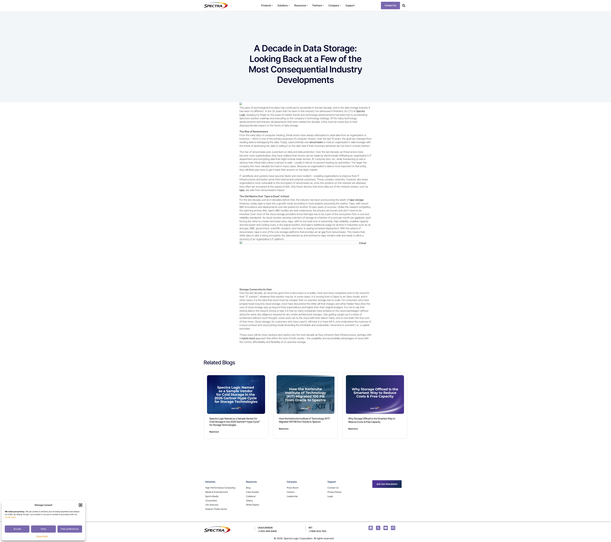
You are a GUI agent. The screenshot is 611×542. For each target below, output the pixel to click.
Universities (211, 500)
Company (333, 5)
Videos (249, 500)
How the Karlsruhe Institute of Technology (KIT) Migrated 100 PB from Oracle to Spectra (304, 420)
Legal (330, 496)
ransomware (316, 142)
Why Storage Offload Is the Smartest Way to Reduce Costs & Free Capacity (371, 420)
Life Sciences (211, 504)
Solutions (282, 5)
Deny (43, 529)
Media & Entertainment (216, 492)
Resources (300, 5)
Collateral (250, 496)
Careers (291, 492)
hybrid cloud (248, 338)
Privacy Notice (42, 536)
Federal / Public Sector (216, 509)
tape (241, 190)
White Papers (252, 504)
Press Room (292, 487)
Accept (17, 529)
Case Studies (252, 492)
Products (266, 5)
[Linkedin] (371, 528)
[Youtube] (385, 528)
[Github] (393, 528)
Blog (248, 487)
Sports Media (211, 496)
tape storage (357, 199)
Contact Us (333, 487)
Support (350, 5)
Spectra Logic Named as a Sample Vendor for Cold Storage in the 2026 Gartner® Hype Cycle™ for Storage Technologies (234, 421)
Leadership (292, 496)
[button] (80, 505)
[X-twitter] (378, 528)
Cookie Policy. (10, 517)
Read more (214, 432)
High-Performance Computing (220, 487)
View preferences (70, 529)
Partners (317, 5)
